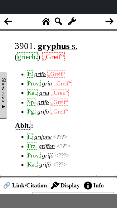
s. (57, 46)
